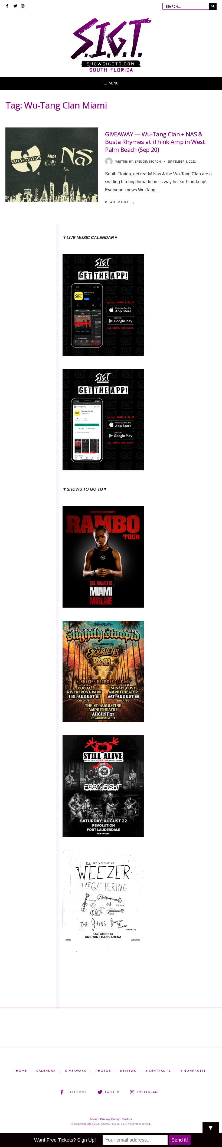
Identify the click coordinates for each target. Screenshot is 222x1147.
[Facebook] (8, 6)
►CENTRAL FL (158, 1071)
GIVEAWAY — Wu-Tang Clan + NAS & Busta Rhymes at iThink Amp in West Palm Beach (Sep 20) (155, 141)
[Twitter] (15, 6)
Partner (127, 1118)
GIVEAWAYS (75, 1071)
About (93, 1118)
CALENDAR (46, 1071)
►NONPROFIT (193, 1071)
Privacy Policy (110, 1118)
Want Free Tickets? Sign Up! (65, 1140)
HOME (21, 1071)
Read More (120, 202)
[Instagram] (23, 6)
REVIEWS (128, 1071)
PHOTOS (103, 1071)
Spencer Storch (148, 161)
